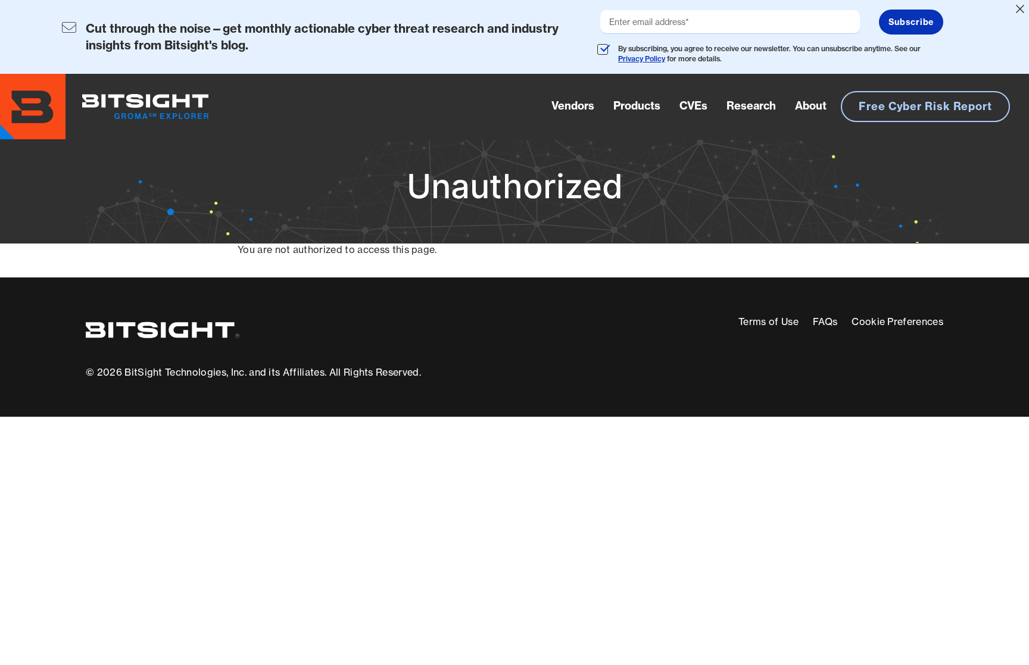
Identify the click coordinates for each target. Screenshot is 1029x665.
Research (751, 106)
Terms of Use (768, 321)
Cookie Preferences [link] (897, 321)
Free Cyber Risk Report (925, 106)
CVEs (693, 106)
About (811, 106)
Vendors (572, 106)
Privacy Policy (641, 58)
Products (636, 106)
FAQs (825, 321)
